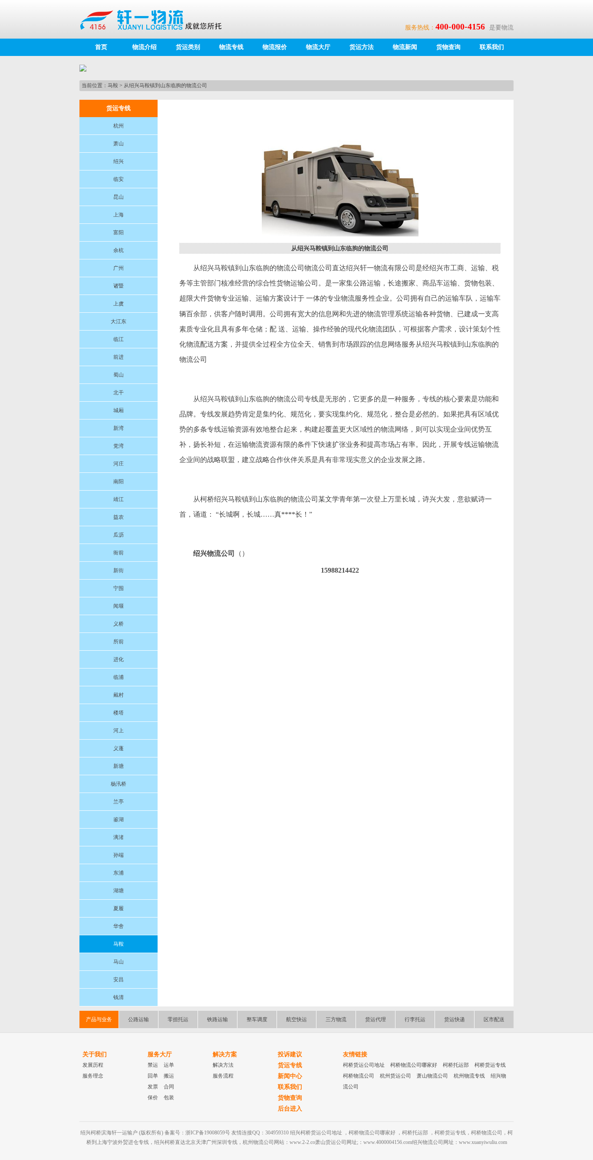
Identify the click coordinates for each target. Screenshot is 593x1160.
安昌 (118, 979)
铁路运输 (217, 1019)
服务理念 (92, 1076)
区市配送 (494, 1019)
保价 (153, 1097)
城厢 (118, 410)
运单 (169, 1065)
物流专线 (231, 47)
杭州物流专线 (469, 1076)
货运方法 (361, 47)
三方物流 (336, 1019)
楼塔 (118, 713)
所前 (118, 642)
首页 (101, 47)
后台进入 (290, 1108)
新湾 (118, 428)
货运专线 (290, 1065)
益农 (118, 517)
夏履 (118, 908)
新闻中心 (290, 1076)
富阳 (118, 232)
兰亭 (118, 802)
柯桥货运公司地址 (364, 1065)
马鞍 (113, 85)
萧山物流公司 (432, 1076)
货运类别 (188, 47)
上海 (118, 215)
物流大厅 (318, 47)
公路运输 (138, 1019)
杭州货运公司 (395, 1076)
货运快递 (454, 1019)
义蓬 (118, 748)
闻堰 (118, 606)
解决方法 (223, 1065)
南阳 (118, 481)
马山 (118, 962)
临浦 (118, 677)
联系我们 (492, 47)
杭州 (118, 126)
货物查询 (448, 47)
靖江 (118, 499)
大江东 (118, 321)
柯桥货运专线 (490, 1065)
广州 (118, 268)
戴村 (118, 695)
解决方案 (225, 1054)
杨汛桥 (118, 784)
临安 (118, 179)
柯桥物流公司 (358, 1076)
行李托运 (415, 1019)
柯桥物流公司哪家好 (413, 1065)
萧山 (118, 144)
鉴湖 (118, 819)
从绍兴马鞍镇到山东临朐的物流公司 (165, 85)
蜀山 (118, 375)
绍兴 (118, 161)
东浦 (118, 873)
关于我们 (94, 1054)
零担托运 (178, 1019)
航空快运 (296, 1019)
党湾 (118, 446)
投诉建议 (290, 1054)
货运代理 (375, 1019)
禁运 (153, 1065)
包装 (169, 1097)
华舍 (118, 926)
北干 (118, 393)
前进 (118, 357)
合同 (169, 1087)
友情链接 (355, 1054)
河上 (118, 730)
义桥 (118, 624)
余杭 (118, 250)
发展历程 (92, 1065)
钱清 (118, 997)
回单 (153, 1076)
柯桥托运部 (456, 1065)
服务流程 (223, 1076)
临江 (118, 339)
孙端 (118, 855)
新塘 (118, 766)
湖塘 (118, 891)
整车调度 (257, 1019)
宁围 (118, 588)
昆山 (118, 197)
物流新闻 (405, 47)
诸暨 (118, 286)
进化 (118, 659)
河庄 (118, 464)
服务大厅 (160, 1054)
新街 (118, 570)
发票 (153, 1087)
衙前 (118, 553)
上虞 (118, 304)
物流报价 (275, 47)
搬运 (169, 1076)
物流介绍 (144, 47)
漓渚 (118, 837)
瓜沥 (118, 535)
